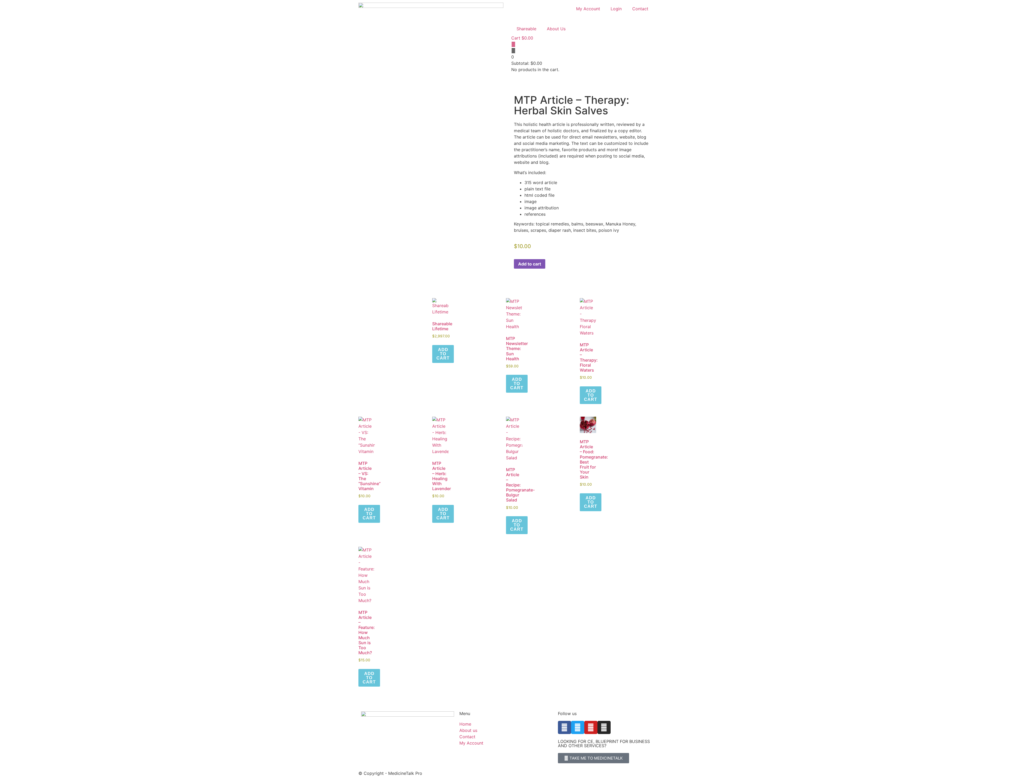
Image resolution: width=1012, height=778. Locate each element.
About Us (556, 28)
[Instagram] (604, 727)
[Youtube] (590, 727)
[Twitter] (577, 727)
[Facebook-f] (564, 727)
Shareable (526, 28)
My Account (588, 8)
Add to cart (529, 264)
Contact (640, 8)
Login (616, 8)
